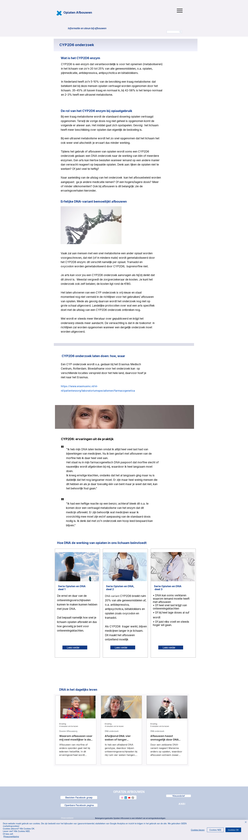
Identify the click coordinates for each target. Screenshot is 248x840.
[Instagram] (122, 797)
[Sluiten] (245, 822)
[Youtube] (129, 797)
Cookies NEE (215, 829)
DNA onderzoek (112, 731)
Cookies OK (233, 829)
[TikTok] (133, 797)
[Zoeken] (174, 31)
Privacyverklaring (11, 836)
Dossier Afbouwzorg (68, 731)
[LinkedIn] (125, 797)
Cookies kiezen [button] (198, 829)
